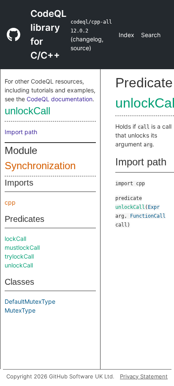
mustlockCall (22, 247)
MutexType (20, 310)
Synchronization (40, 165)
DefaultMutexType (30, 301)
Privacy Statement (144, 376)
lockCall (15, 238)
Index (126, 34)
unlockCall (27, 110)
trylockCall (19, 256)
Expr (154, 207)
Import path (21, 131)
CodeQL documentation (59, 99)
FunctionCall (148, 216)
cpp (10, 202)
